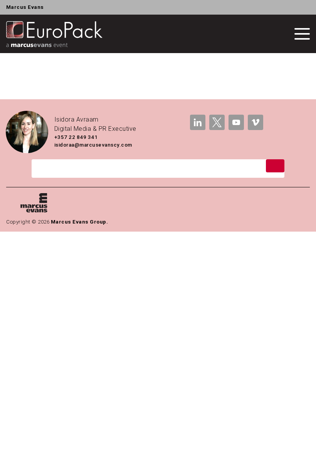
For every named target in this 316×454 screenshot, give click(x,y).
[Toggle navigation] (302, 34)
